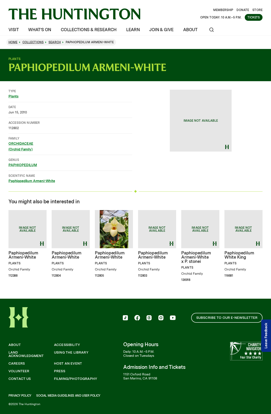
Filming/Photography (75, 379)
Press (59, 371)
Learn (133, 29)
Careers (16, 363)
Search (54, 42)
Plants (13, 96)
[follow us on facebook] (137, 318)
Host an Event (68, 363)
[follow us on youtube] (172, 318)
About (190, 29)
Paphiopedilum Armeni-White (31, 181)
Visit (13, 29)
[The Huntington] (74, 14)
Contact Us (19, 379)
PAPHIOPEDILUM (22, 165)
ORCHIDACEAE (20, 144)
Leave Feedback (266, 335)
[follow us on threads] (149, 318)
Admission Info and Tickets (154, 367)
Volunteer (18, 371)
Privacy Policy (19, 395)
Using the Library (71, 352)
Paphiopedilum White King (239, 255)
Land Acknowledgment (26, 354)
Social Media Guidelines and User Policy (68, 395)
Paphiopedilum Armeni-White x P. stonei (196, 257)
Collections (33, 42)
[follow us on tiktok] (125, 318)
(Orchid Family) (20, 149)
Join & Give (161, 29)
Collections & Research (89, 29)
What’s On (39, 29)
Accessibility (67, 345)
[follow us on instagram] (161, 318)
